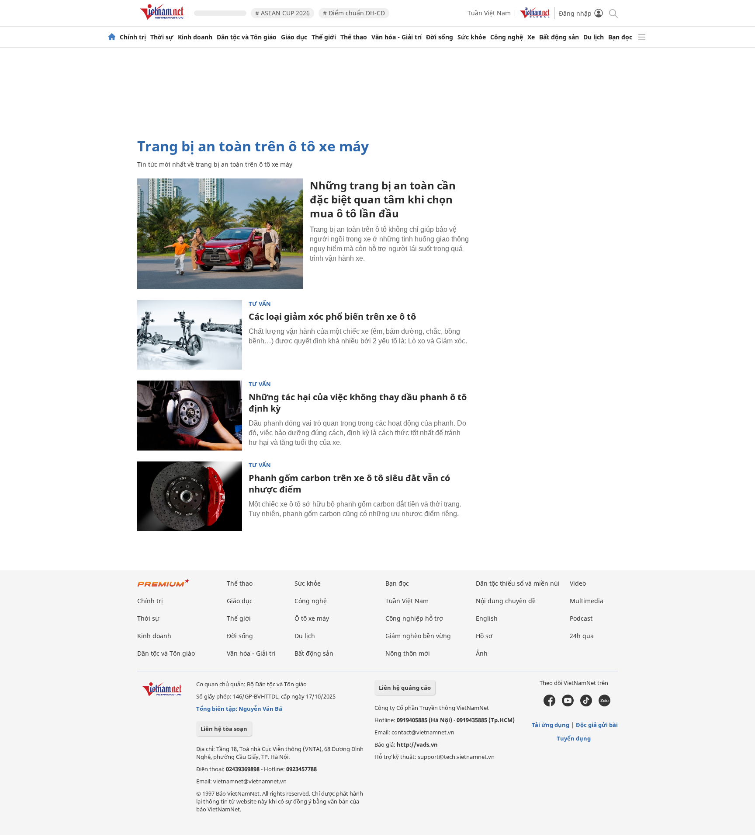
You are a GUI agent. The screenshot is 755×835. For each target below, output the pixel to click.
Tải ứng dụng (550, 725)
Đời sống (439, 37)
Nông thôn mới (407, 653)
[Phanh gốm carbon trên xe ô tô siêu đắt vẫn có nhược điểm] (189, 496)
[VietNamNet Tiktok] (586, 704)
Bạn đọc (620, 37)
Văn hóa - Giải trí (396, 37)
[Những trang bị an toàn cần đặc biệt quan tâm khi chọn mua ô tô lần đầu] (220, 233)
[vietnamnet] (163, 21)
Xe (531, 37)
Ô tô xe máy (311, 618)
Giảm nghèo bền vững (418, 636)
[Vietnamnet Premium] (163, 587)
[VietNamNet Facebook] (549, 704)
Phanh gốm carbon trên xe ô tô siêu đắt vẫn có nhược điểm (349, 483)
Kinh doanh (195, 37)
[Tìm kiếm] (613, 13)
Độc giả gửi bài (597, 725)
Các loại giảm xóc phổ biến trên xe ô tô (332, 316)
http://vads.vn (417, 744)
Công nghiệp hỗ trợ (414, 618)
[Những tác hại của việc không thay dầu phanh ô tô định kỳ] (189, 416)
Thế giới (324, 37)
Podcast (581, 618)
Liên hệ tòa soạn (224, 729)
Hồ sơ (484, 636)
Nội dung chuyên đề (506, 601)
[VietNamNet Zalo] (604, 704)
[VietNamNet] (111, 37)
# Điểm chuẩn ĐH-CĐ (354, 13)
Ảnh (482, 653)
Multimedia (586, 601)
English (487, 618)
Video (578, 583)
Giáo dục (294, 37)
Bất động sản (559, 37)
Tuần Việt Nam (489, 13)
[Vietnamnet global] (534, 16)
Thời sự (161, 37)
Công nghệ (506, 37)
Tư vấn (260, 304)
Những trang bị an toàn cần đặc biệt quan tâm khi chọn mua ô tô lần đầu (383, 199)
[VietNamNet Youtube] (568, 704)
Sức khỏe (471, 37)
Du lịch (593, 37)
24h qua (582, 636)
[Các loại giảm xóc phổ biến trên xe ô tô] (189, 335)
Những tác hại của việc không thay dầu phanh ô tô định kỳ (358, 402)
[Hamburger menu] (642, 37)
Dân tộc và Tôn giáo (247, 37)
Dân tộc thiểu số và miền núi (518, 583)
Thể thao (353, 37)
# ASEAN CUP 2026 (282, 13)
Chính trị (133, 37)
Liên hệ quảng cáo (405, 688)
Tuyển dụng (574, 738)
